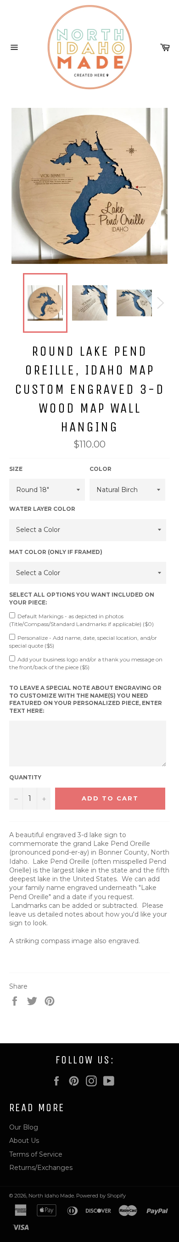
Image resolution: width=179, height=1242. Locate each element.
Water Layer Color (42, 508)
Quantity (25, 777)
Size (15, 468)
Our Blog (23, 1127)
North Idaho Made (51, 1195)
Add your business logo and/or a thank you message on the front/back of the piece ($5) (85, 663)
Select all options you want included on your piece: (81, 598)
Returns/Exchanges (41, 1168)
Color (101, 468)
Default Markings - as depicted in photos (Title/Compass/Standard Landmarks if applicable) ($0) (81, 620)
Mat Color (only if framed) (55, 551)
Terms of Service (35, 1154)
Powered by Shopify (101, 1195)
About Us (24, 1140)
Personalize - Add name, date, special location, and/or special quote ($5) (83, 641)
